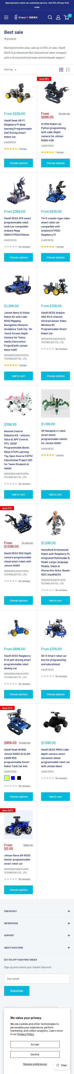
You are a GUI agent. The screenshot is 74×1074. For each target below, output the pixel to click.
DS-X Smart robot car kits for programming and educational (54, 660)
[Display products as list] (68, 69)
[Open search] (50, 17)
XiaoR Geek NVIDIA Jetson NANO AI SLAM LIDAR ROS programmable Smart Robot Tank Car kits (17, 758)
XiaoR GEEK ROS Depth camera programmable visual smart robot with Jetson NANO (17, 559)
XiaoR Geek (47, 448)
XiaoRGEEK (10, 142)
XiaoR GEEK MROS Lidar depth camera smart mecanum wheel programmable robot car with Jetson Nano (55, 758)
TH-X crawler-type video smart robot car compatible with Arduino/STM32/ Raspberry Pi (55, 226)
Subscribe (16, 991)
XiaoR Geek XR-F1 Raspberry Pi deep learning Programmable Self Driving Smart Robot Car (18, 129)
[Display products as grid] (61, 69)
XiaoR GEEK (47, 145)
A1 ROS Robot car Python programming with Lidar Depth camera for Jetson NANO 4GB (53, 132)
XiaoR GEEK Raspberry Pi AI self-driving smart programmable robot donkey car (17, 662)
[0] (66, 17)
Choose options (19, 163)
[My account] (58, 17)
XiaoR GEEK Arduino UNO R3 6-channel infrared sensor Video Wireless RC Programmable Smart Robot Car (54, 323)
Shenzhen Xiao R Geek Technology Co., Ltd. (16, 357)
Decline (35, 1054)
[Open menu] (6, 17)
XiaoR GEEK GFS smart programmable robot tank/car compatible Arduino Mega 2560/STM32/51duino (17, 226)
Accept (35, 1044)
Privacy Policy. (25, 1034)
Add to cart (18, 376)
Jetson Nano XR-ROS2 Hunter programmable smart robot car (17, 859)
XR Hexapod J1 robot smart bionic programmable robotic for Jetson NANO (54, 437)
